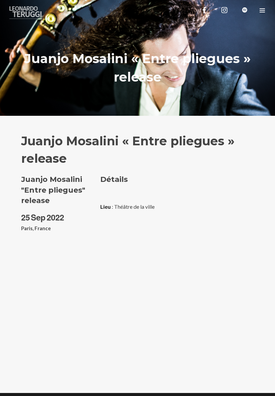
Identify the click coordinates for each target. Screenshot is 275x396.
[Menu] (262, 10)
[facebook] (204, 10)
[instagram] (224, 10)
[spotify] (244, 10)
